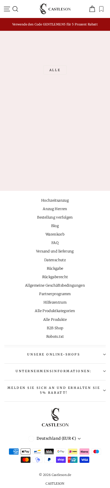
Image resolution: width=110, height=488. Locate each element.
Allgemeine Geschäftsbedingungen (55, 285)
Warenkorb (55, 234)
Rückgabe (55, 268)
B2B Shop (55, 328)
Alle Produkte (55, 319)
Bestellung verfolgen (55, 217)
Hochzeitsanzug (55, 200)
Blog (55, 226)
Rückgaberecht (55, 277)
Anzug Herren (55, 209)
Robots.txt (55, 336)
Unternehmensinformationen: (54, 371)
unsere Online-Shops (53, 354)
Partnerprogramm (55, 294)
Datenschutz (55, 260)
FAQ (55, 243)
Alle (55, 70)
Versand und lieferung (55, 251)
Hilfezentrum (55, 302)
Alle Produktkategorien (55, 311)
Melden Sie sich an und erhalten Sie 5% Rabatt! (53, 390)
